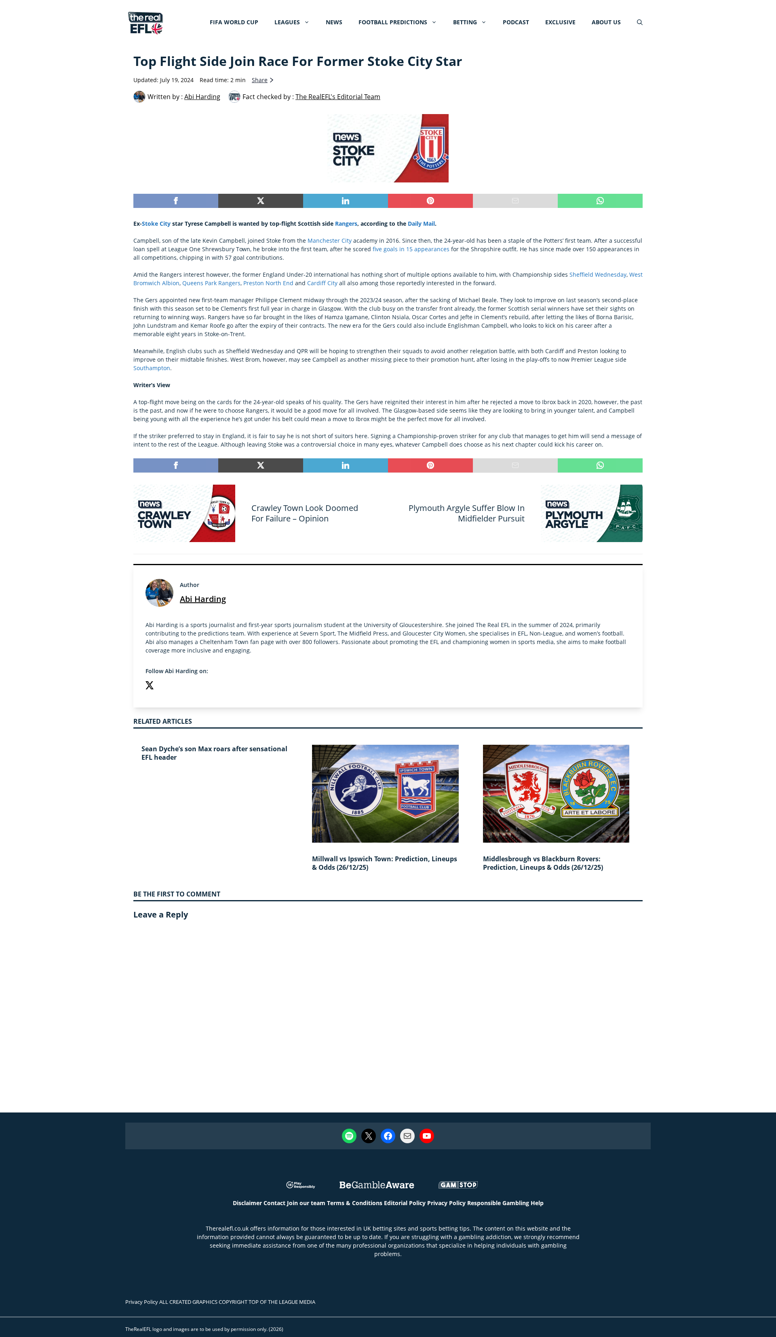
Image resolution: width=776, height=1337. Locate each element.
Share (260, 80)
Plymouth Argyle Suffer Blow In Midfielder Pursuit (467, 513)
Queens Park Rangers (211, 283)
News (334, 22)
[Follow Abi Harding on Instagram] (166, 686)
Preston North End (268, 283)
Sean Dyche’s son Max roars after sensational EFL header (214, 753)
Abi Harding (203, 598)
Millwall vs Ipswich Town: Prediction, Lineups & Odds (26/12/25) (384, 863)
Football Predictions (392, 22)
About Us (606, 22)
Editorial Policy (405, 1203)
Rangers (346, 223)
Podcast (516, 22)
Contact (274, 1203)
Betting (465, 22)
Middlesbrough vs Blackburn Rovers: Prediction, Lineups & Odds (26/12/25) (543, 863)
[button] (640, 22)
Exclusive (560, 22)
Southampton (151, 368)
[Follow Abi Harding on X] (150, 686)
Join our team (306, 1203)
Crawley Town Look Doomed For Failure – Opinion (304, 513)
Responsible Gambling (498, 1203)
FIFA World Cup (234, 22)
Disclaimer (247, 1203)
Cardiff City (322, 283)
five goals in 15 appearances (411, 249)
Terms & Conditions (354, 1203)
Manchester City (330, 240)
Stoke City (156, 223)
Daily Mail (421, 223)
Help (537, 1203)
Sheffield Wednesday (597, 274)
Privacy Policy (446, 1203)
